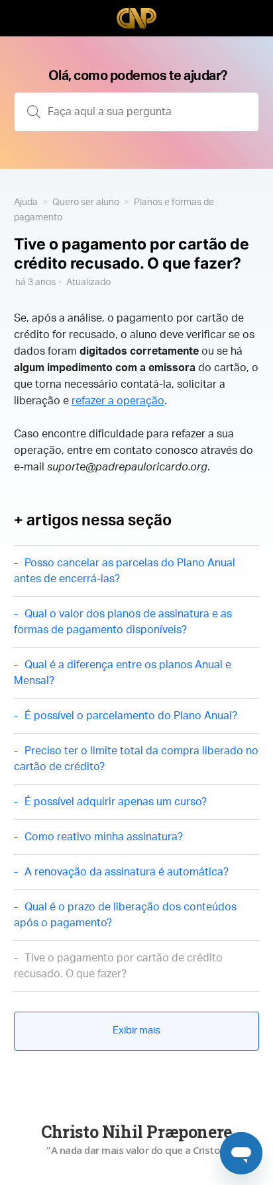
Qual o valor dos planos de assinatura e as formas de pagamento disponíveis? (123, 622)
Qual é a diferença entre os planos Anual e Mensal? (122, 673)
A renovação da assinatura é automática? (127, 872)
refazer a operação (118, 401)
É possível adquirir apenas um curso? (116, 802)
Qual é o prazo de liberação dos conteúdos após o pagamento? (125, 915)
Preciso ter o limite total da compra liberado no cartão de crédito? (136, 759)
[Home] (136, 18)
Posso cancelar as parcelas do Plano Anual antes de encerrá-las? (124, 571)
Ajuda (26, 202)
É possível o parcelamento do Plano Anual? (131, 716)
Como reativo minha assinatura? (104, 837)
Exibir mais (136, 1030)
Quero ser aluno (85, 202)
